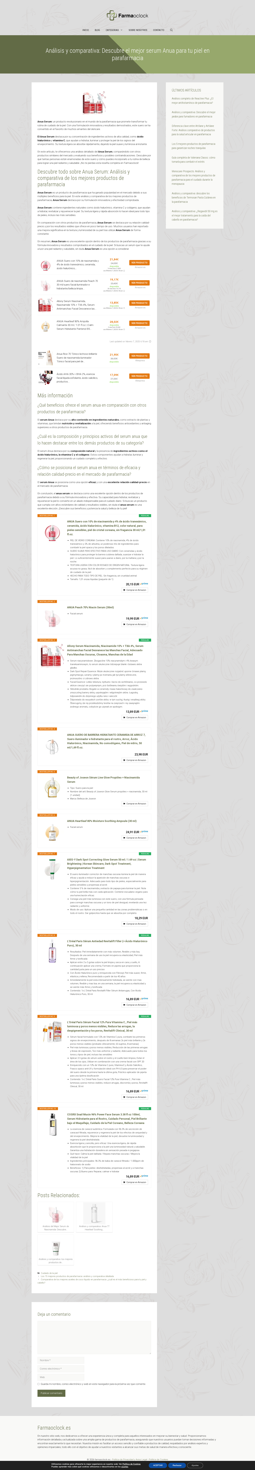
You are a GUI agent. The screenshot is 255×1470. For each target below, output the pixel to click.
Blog (97, 30)
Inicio (85, 30)
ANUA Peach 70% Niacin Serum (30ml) (90, 607)
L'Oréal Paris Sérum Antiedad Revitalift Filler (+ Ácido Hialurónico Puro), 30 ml (107, 943)
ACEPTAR (158, 1465)
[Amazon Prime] (144, 584)
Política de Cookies (158, 1459)
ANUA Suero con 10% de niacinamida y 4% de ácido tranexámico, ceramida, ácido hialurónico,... (78, 264)
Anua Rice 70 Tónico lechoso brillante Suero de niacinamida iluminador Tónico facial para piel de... (77, 357)
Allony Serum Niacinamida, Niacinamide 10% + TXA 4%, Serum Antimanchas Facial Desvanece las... (76, 305)
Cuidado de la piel (49, 1273)
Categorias (112, 30)
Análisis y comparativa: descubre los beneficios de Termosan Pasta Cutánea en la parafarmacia (194, 197)
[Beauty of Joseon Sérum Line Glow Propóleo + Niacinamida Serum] (52, 787)
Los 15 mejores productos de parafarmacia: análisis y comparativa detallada (77, 1276)
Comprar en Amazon (136, 590)
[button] (171, 30)
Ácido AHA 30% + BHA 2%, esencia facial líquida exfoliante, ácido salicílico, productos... (77, 378)
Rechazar (177, 1465)
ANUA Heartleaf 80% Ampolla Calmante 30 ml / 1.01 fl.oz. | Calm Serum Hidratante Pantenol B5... (75, 325)
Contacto (158, 30)
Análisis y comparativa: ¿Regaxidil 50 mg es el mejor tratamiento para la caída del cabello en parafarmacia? (195, 215)
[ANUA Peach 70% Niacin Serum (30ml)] (52, 617)
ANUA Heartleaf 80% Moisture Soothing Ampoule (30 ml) (102, 821)
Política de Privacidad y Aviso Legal (130, 1459)
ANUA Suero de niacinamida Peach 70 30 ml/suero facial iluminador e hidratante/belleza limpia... (77, 284)
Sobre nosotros (138, 30)
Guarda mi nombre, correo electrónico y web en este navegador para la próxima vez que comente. (93, 1383)
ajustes (124, 1466)
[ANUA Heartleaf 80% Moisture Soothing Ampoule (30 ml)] (52, 831)
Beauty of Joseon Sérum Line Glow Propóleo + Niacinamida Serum (103, 779)
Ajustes (195, 1465)
